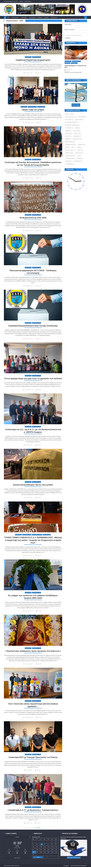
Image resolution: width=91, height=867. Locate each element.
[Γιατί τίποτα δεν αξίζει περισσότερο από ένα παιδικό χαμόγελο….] (33, 683)
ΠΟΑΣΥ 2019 (79, 152)
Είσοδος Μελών (28, 1)
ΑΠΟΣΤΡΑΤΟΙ (69, 119)
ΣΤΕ (79, 155)
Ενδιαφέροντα (74, 63)
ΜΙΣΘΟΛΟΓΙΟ (81, 144)
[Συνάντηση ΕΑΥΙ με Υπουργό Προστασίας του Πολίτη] (33, 736)
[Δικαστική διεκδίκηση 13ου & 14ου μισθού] (33, 464)
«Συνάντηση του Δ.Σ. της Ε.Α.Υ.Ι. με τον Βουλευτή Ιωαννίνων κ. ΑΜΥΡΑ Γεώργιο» (33, 430)
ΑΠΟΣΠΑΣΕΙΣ (82, 116)
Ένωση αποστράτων (70, 116)
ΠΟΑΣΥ (79, 150)
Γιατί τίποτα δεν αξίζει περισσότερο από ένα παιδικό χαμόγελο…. (33, 705)
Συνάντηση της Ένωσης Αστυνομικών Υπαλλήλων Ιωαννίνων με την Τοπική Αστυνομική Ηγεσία (33, 163)
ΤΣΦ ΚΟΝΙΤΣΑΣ (78, 161)
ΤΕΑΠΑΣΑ (68, 161)
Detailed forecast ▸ (17, 857)
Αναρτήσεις (67, 63)
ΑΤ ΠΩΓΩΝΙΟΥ (69, 128)
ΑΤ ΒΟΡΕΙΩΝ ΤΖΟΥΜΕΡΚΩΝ (72, 125)
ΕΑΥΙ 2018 (68, 133)
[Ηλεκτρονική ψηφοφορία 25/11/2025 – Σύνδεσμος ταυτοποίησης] (33, 249)
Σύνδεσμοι (40, 17)
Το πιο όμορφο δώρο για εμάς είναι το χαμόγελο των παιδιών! (33, 378)
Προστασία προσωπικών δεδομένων (78, 865)
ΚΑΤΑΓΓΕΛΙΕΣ (77, 139)
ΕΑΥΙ (8, 17)
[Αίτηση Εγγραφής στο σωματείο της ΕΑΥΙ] (76, 53)
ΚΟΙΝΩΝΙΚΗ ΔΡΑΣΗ (70, 144)
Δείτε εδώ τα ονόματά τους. (73, 857)
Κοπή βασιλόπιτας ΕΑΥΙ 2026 (33, 218)
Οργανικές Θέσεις (70, 150)
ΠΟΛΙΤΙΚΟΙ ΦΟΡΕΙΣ (70, 155)
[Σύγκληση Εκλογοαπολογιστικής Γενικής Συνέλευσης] (33, 305)
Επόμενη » (38, 827)
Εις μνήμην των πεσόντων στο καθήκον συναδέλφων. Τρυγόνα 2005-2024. (33, 596)
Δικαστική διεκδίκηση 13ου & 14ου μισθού (33, 485)
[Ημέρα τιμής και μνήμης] (33, 90)
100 (67, 114)
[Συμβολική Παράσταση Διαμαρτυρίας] (33, 39)
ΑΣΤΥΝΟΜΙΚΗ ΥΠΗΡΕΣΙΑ (71, 122)
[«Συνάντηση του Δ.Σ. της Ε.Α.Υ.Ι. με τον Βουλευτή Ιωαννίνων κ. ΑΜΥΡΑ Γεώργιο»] (33, 408)
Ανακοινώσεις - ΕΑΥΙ (36, 57)
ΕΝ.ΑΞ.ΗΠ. (68, 136)
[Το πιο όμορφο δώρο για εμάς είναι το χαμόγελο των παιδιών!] (33, 357)
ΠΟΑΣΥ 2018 (69, 152)
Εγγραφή (21, 1)
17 (33, 827)
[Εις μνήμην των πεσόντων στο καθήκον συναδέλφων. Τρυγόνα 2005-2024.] (33, 574)
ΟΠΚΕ (79, 147)
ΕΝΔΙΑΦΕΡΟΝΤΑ (71, 43)
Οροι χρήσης (66, 865)
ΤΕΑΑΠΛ (80, 158)
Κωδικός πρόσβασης (70, 29)
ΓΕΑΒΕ (77, 128)
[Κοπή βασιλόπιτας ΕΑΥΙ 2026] (33, 197)
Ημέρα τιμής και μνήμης (33, 109)
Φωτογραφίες (32, 17)
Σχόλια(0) (39, 72)
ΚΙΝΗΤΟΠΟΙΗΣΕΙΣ (69, 141)
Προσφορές (24, 17)
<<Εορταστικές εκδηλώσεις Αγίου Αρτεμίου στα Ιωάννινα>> (33, 651)
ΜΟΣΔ (67, 147)
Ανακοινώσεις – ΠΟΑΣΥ (37, 534)
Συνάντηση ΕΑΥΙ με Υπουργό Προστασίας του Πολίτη (33, 757)
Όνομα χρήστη (68, 24)
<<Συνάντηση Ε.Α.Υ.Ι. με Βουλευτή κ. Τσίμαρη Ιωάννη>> (33, 810)
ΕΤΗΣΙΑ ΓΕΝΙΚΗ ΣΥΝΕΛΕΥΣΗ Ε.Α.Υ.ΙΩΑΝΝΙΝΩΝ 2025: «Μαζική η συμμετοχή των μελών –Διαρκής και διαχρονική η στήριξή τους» (33, 540)
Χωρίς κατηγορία (41, 106)
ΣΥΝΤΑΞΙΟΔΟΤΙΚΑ (70, 158)
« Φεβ (38, 857)
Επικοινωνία (54, 17)
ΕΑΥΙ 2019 (77, 133)
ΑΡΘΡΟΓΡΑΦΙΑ (79, 119)
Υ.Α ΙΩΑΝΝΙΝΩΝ (69, 164)
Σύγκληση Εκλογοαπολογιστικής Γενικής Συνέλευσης (33, 326)
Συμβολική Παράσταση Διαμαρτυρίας (33, 60)
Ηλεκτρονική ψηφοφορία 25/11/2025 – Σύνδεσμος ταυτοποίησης (33, 271)
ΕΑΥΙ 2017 (76, 130)
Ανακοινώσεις (15, 17)
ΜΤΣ (73, 147)
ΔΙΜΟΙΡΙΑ (68, 130)
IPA (72, 114)
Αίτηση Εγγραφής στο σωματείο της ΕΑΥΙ (75, 66)
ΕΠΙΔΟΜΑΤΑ (77, 136)
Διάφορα (46, 17)
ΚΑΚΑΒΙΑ (68, 139)
